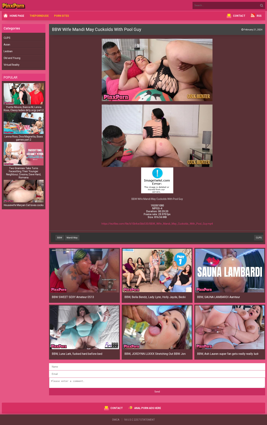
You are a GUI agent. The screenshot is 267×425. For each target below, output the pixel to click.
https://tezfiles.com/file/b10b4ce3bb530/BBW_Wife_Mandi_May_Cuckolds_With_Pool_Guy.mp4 (157, 223)
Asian (7, 44)
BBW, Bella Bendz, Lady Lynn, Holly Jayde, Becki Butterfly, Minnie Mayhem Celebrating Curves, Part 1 (155, 297)
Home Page (17, 15)
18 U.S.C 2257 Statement (139, 419)
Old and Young (12, 58)
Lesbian (8, 51)
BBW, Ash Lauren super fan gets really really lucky (227, 354)
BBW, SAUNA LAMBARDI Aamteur (218, 297)
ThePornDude (39, 15)
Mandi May (72, 237)
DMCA (116, 419)
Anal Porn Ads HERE (147, 408)
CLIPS (7, 37)
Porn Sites (61, 15)
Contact (239, 15)
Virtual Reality (11, 64)
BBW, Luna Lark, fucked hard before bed (77, 354)
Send (157, 391)
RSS (259, 15)
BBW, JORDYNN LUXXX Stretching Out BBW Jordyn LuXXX (155, 354)
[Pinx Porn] (23, 5)
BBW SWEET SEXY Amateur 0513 (73, 297)
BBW (59, 237)
